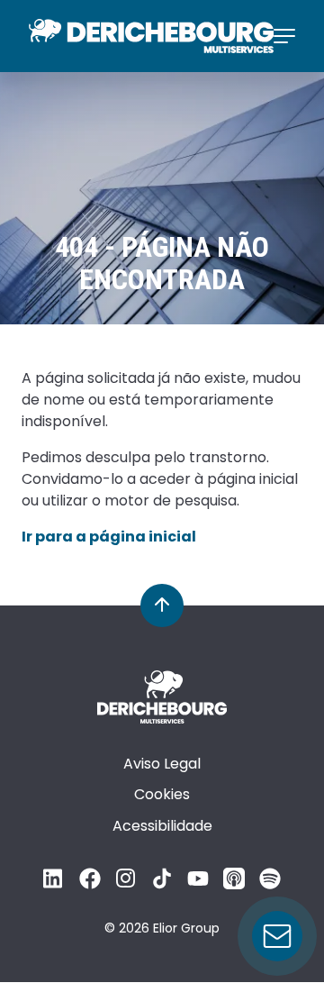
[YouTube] (198, 884)
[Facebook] (90, 884)
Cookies (162, 794)
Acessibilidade (162, 825)
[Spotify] (270, 884)
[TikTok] (162, 884)
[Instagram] (126, 884)
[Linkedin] (54, 884)
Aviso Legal (162, 763)
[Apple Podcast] (234, 884)
